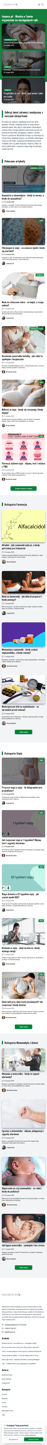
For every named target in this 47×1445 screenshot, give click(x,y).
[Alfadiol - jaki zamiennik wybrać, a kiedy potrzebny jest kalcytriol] (23, 526)
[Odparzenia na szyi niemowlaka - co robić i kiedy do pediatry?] (23, 1171)
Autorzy (5, 1370)
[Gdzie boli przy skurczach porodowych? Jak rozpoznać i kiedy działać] (23, 985)
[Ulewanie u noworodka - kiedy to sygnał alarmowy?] (23, 1059)
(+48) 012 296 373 (10, 1328)
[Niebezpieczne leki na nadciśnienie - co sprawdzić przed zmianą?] (23, 689)
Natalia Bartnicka (12, 666)
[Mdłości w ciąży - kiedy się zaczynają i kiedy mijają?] (23, 393)
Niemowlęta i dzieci (7, 1410)
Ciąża (3, 1414)
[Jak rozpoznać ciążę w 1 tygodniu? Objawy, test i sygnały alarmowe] (23, 823)
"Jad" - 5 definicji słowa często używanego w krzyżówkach (19, 1363)
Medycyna (5, 1398)
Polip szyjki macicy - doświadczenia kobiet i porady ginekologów (21, 1359)
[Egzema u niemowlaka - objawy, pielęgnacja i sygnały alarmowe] (23, 1113)
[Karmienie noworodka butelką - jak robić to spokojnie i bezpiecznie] (23, 339)
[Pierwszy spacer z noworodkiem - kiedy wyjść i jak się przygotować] (23, 36)
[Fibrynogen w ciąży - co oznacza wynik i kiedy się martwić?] (23, 231)
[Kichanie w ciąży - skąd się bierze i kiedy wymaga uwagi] (23, 931)
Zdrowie (4, 1394)
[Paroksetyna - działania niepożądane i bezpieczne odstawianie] (23, 63)
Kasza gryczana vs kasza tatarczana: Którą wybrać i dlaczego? (20, 1347)
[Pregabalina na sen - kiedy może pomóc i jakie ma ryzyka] (23, 90)
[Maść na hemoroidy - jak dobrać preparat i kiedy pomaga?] (23, 582)
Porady (4, 1402)
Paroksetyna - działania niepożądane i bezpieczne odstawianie (22, 69)
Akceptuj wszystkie (34, 1439)
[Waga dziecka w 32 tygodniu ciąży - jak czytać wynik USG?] (23, 877)
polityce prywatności (30, 1435)
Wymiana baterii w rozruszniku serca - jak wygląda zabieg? (19, 1343)
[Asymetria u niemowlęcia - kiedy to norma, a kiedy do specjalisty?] (23, 179)
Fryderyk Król (10, 613)
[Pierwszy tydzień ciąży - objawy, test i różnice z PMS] (23, 447)
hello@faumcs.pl (10, 1332)
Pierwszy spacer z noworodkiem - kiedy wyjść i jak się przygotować (23, 42)
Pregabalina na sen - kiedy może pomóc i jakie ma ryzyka (23, 95)
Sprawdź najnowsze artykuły (23, 488)
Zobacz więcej (23, 732)
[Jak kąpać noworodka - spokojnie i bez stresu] (23, 1228)
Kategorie (6, 1389)
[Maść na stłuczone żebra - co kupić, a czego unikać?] (23, 285)
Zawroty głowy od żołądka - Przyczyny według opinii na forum (20, 1355)
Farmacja (4, 1406)
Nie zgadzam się (13, 1439)
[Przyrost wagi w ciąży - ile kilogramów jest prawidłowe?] (23, 771)
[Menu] (39, 4)
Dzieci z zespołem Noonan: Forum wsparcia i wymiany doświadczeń (21, 1351)
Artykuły (5, 1338)
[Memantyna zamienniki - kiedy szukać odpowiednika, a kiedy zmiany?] (23, 634)
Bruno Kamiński (11, 562)
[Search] (42, 5)
